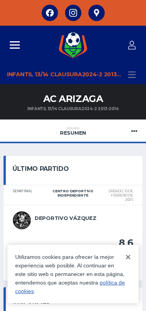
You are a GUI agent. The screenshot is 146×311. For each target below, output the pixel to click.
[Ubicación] (96, 13)
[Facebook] (50, 13)
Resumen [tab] (73, 131)
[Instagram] (73, 13)
